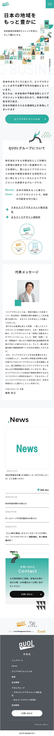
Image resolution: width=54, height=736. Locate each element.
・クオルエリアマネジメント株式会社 (27, 694)
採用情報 (15, 705)
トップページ (17, 660)
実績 (13, 677)
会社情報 (15, 682)
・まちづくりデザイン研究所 (24, 699)
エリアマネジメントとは (22, 671)
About (14, 666)
